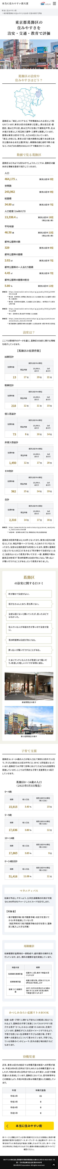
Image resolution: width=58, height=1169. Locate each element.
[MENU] (54, 3)
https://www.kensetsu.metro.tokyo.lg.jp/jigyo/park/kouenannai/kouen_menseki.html (32, 320)
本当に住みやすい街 (9, 10)
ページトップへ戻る (54, 1165)
